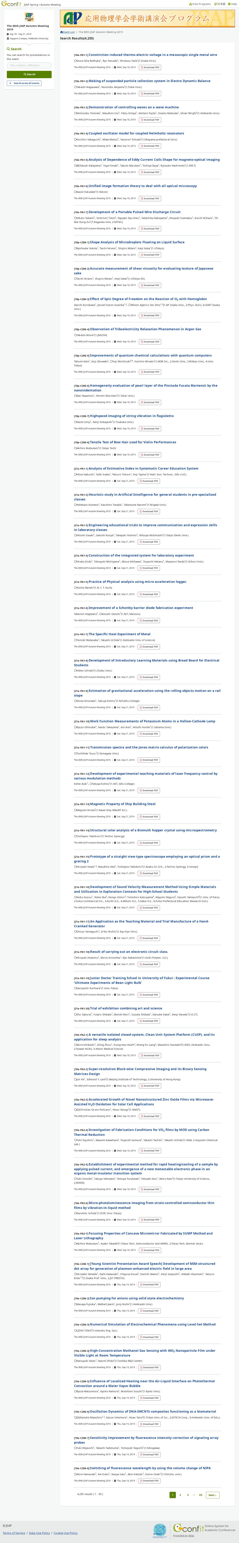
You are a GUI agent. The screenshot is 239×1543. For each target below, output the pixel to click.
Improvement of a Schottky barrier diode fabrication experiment (141, 608)
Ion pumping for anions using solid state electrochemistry (137, 1298)
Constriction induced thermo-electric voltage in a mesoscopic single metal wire (153, 55)
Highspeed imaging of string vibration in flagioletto (132, 416)
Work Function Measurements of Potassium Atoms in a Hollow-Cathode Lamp (152, 721)
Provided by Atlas (183, 1535)
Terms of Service (14, 1533)
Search (16, 49)
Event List (69, 32)
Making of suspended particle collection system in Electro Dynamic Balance (149, 81)
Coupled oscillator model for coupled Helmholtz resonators (136, 133)
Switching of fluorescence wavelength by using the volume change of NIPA (150, 1468)
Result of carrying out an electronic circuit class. (129, 951)
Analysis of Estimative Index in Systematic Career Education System (143, 468)
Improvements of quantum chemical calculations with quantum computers (151, 355)
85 (200, 1495)
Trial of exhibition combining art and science (126, 1008)
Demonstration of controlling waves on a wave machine (134, 107)
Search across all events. (27, 83)
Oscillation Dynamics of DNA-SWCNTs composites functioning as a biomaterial (153, 1411)
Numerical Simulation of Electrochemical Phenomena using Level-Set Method (153, 1324)
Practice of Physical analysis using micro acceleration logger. (138, 581)
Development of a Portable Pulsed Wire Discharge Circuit (135, 212)
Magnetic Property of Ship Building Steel (122, 804)
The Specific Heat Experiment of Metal (119, 634)
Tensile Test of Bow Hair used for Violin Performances (133, 442)
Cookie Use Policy (66, 1533)
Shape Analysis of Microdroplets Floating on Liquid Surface (137, 242)
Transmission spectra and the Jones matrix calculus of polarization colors (149, 747)
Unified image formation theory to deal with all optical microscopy (143, 186)
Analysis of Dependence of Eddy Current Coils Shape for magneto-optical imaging (154, 159)
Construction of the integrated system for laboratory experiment (141, 555)
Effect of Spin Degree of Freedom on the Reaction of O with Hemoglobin (148, 299)
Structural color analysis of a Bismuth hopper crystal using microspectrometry (153, 830)
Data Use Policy (39, 1533)
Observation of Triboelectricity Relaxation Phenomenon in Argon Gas (145, 329)
